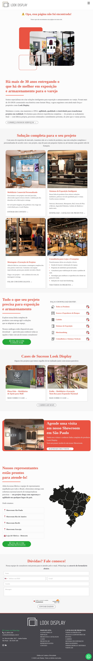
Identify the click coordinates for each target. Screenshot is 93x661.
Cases (42, 639)
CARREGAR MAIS (46, 405)
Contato (43, 645)
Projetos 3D (45, 641)
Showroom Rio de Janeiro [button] (16, 517)
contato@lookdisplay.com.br (10, 635)
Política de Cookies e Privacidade (46, 655)
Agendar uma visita (59, 449)
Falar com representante (17, 544)
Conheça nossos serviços (21, 122)
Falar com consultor (17, 342)
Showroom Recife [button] (13, 523)
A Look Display (46, 632)
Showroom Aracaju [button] (13, 529)
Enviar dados (46, 606)
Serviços (43, 634)
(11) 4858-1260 (8, 632)
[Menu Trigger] (88, 2)
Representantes (46, 643)
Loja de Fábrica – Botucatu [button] (17, 536)
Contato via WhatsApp (11, 630)
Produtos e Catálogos (49, 637)
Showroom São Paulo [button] (14, 510)
